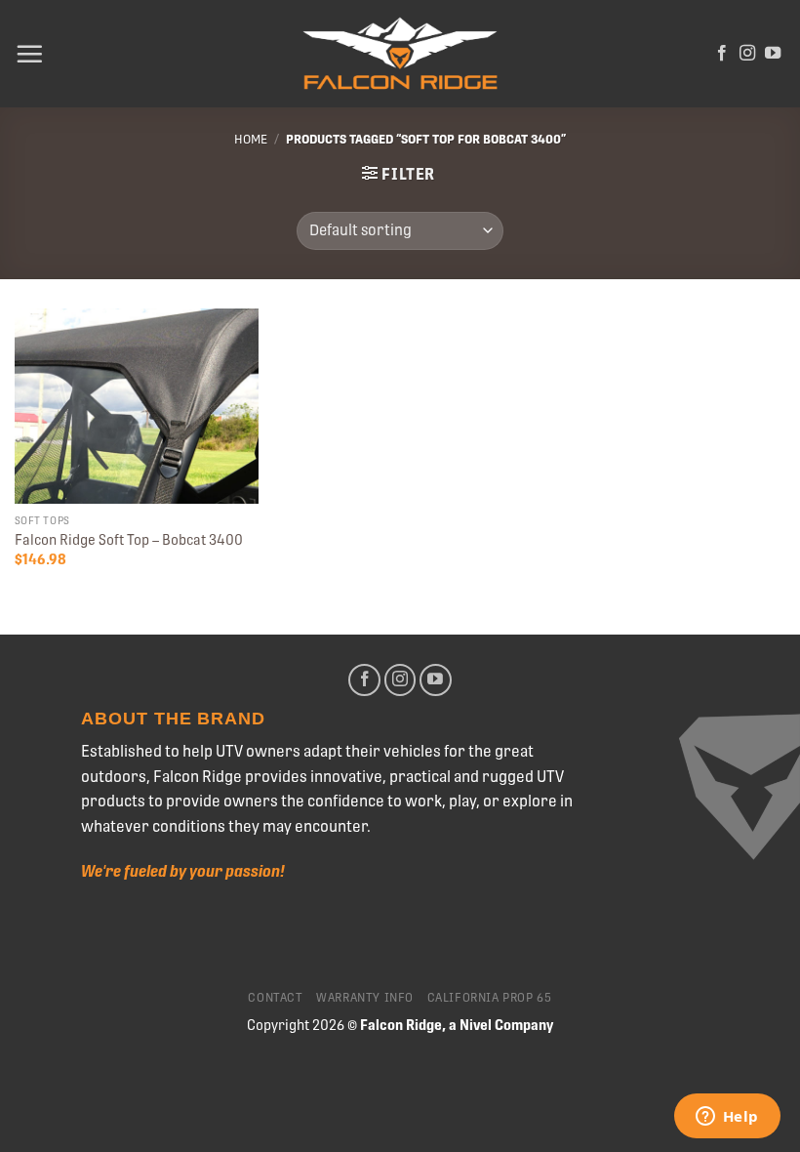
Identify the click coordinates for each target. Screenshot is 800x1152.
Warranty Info (365, 998)
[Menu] (29, 53)
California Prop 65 (489, 998)
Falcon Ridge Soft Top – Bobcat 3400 (129, 540)
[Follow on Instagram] (747, 53)
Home (250, 139)
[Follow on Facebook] (722, 53)
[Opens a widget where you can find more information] (726, 1117)
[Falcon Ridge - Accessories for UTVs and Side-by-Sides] (400, 54)
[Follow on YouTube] (772, 53)
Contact (275, 998)
